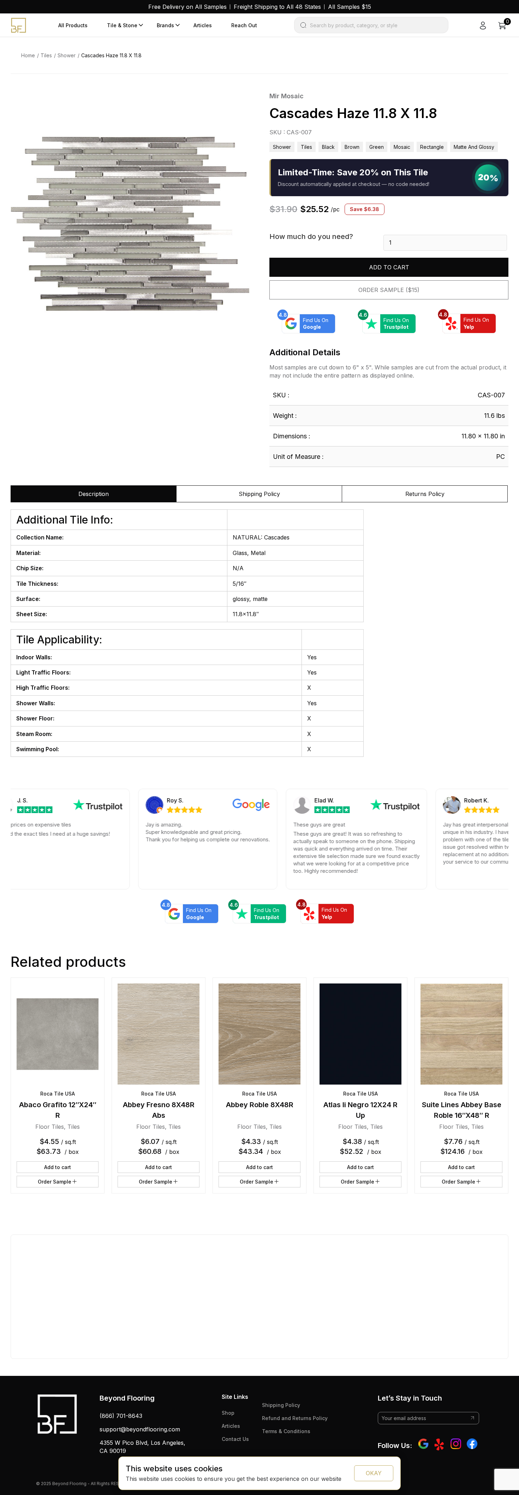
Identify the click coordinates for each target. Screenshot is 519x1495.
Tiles (46, 55)
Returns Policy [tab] (425, 493)
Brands (165, 25)
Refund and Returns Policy (295, 1418)
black (328, 147)
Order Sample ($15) (388, 289)
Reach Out (244, 25)
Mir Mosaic (286, 96)
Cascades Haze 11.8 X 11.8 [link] (111, 55)
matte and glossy (474, 147)
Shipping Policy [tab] (259, 493)
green (376, 147)
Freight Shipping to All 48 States (277, 6)
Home (28, 55)
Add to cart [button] (57, 1167)
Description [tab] (93, 493)
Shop (228, 1413)
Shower (67, 55)
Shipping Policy (281, 1405)
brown (352, 147)
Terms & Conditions (286, 1431)
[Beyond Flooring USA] (18, 24)
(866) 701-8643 (121, 1415)
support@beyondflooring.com (140, 1429)
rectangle (432, 147)
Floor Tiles (49, 1126)
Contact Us (235, 1439)
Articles (202, 25)
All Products (73, 25)
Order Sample (54, 1182)
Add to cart (389, 267)
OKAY (374, 1473)
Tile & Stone (122, 25)
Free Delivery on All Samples (187, 6)
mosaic (402, 147)
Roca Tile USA (57, 1094)
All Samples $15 (349, 6)
